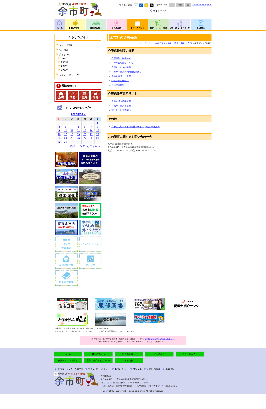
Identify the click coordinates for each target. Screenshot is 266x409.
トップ (142, 43)
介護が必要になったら (122, 63)
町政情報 (201, 28)
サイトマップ (159, 11)
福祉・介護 (186, 43)
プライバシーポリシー (99, 369)
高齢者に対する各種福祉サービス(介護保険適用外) (135, 126)
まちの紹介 (117, 28)
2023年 (64, 70)
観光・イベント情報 (158, 28)
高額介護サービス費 (121, 76)
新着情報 (170, 369)
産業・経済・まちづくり (179, 28)
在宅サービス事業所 (121, 106)
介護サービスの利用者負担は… (126, 72)
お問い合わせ (121, 369)
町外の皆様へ (96, 28)
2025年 (64, 62)
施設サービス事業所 (121, 110)
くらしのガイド (138, 28)
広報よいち (64, 54)
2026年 (64, 58)
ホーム (60, 28)
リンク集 (137, 369)
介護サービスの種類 (121, 67)
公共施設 (63, 49)
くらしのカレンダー (69, 74)
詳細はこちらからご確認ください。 (160, 339)
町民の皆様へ (75, 28)
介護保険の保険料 (120, 80)
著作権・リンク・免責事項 (70, 369)
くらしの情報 (172, 43)
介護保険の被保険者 (121, 58)
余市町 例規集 (153, 369)
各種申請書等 (117, 85)
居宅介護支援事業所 (121, 101)
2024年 (64, 66)
